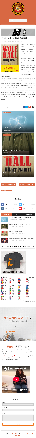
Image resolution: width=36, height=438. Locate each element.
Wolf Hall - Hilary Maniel (10, 173)
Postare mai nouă (8, 184)
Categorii (29, 214)
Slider (21, 41)
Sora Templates (13, 434)
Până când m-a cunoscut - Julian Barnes (15, 128)
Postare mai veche (27, 184)
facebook (4, 190)
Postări (6, 214)
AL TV (17, 214)
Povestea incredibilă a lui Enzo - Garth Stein (21, 238)
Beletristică (16, 41)
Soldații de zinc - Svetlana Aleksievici (14, 150)
